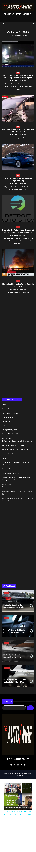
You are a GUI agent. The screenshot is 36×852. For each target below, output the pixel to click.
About (4, 487)
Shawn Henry (14, 235)
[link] (6, 795)
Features (7, 667)
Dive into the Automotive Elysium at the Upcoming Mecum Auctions (18, 231)
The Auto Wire (18, 14)
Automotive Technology (10, 417)
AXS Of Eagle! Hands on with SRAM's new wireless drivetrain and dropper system (18, 796)
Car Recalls (6, 421)
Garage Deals (6, 438)
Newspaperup (28, 773)
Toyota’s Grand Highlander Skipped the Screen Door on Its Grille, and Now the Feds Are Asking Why (14, 633)
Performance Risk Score (10, 473)
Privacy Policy (7, 409)
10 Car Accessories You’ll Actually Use (15, 449)
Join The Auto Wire (8, 454)
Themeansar (19, 776)
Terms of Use (6, 484)
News (18, 72)
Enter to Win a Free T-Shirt (11, 434)
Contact (4, 425)
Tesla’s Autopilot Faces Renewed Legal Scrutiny (18, 180)
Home (4, 405)
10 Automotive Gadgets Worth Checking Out (17, 441)
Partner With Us (7, 469)
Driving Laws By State (9, 430)
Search (9, 701)
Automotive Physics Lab (10, 413)
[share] (29, 795)
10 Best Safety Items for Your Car (13, 445)
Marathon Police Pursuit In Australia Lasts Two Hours (18, 131)
